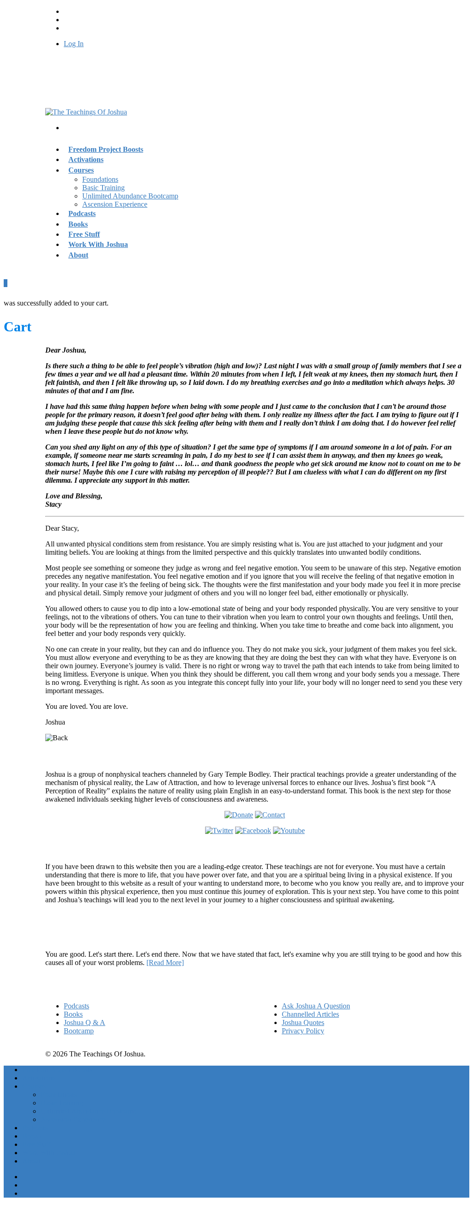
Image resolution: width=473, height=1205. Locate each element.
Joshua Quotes (303, 1022)
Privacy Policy (303, 1031)
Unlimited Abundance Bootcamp (130, 196)
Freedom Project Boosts (105, 149)
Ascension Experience (114, 204)
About (78, 255)
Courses (81, 170)
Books (73, 1014)
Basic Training (103, 188)
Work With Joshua (98, 244)
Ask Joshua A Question (316, 1006)
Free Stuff (36, 1144)
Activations (38, 1078)
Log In (74, 44)
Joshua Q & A (84, 1022)
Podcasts (76, 1006)
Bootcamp (79, 1031)
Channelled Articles (310, 1014)
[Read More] (165, 962)
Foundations (100, 179)
